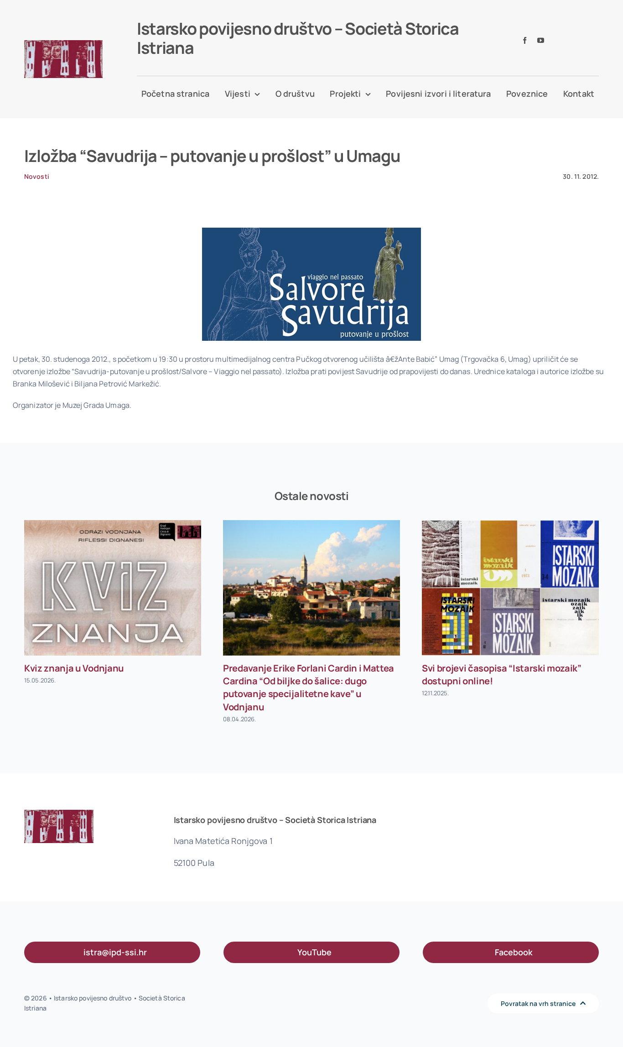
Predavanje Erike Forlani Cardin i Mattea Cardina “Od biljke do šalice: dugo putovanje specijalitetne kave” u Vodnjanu (308, 687)
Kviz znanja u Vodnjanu (74, 668)
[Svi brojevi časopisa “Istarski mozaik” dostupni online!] (510, 588)
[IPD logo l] (63, 44)
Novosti (36, 176)
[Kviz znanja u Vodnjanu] (112, 588)
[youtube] (540, 40)
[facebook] (524, 40)
